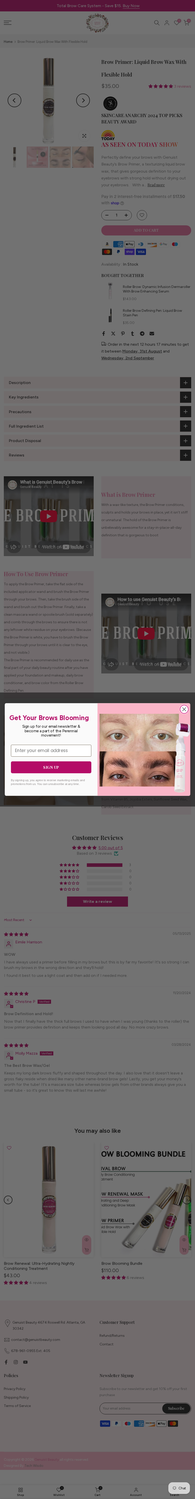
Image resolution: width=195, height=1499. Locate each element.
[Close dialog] (184, 709)
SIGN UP (51, 767)
